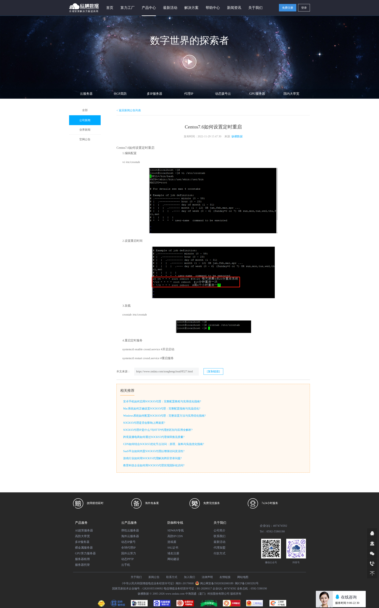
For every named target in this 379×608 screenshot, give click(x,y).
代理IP (188, 93)
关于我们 (136, 577)
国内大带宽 (291, 93)
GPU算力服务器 (85, 553)
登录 (304, 7)
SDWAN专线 (175, 530)
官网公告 (84, 139)
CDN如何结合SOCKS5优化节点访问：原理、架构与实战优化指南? (163, 444)
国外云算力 (128, 553)
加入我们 (189, 577)
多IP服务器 (154, 93)
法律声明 (207, 577)
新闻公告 (153, 577)
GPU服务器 (257, 93)
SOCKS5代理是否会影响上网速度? (144, 422)
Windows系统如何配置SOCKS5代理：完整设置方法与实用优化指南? (164, 415)
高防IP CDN (175, 536)
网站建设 (173, 559)
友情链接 (225, 577)
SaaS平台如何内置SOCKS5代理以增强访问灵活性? (153, 451)
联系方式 (171, 577)
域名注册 (173, 553)
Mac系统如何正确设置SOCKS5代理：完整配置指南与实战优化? (161, 408)
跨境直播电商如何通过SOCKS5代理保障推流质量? (153, 437)
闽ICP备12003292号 (247, 583)
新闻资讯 (234, 8)
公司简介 (219, 530)
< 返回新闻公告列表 (128, 110)
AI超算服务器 (84, 530)
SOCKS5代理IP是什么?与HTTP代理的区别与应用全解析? (157, 429)
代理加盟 (219, 547)
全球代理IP (128, 547)
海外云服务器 (130, 536)
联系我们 (219, 536)
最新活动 (170, 8)
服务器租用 (82, 559)
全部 (85, 110)
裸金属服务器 (84, 547)
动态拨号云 (223, 93)
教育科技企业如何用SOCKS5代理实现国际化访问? (153, 465)
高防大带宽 (82, 536)
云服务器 (86, 93)
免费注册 (287, 7)
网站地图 (242, 577)
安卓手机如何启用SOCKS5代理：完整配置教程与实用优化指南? (162, 401)
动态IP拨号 (128, 541)
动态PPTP (127, 559)
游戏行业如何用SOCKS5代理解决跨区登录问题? (152, 458)
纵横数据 (237, 136)
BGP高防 (120, 93)
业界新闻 (84, 129)
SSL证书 (172, 547)
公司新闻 (84, 120)
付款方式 (219, 553)
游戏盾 (171, 541)
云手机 (125, 564)
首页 (109, 8)
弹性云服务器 (130, 530)
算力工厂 (127, 8)
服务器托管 (82, 564)
